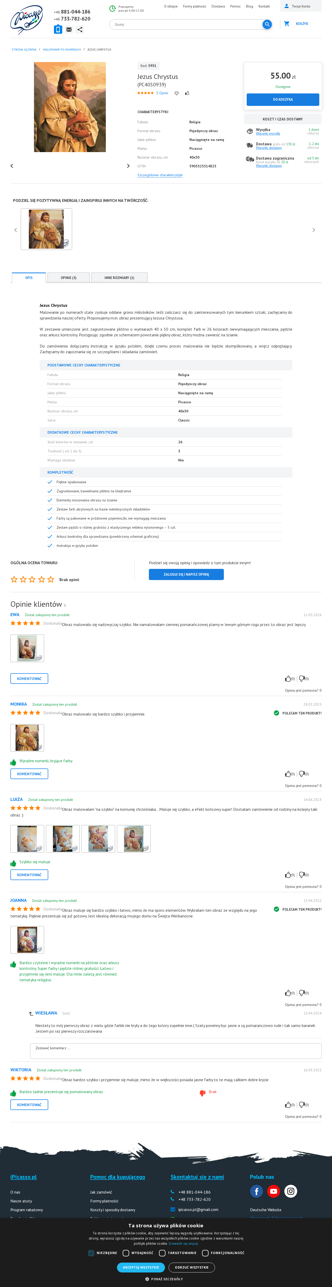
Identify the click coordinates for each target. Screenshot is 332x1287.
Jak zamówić (101, 1192)
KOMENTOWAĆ (29, 678)
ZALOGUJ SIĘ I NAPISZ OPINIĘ (186, 574)
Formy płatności (194, 6)
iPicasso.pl (23, 1176)
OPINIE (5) (69, 278)
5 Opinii (162, 93)
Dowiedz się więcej (183, 1243)
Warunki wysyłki (268, 133)
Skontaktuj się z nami (197, 1176)
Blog (249, 6)
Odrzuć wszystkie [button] (192, 1267)
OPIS (29, 278)
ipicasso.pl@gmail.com (198, 1209)
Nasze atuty (21, 1200)
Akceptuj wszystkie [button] (141, 1267)
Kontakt (264, 6)
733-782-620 (75, 18)
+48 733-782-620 (194, 1199)
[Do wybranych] (177, 93)
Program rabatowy (26, 1209)
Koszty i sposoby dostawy (112, 1209)
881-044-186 (75, 11)
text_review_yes (288, 679)
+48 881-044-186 (194, 1192)
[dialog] (166, 1252)
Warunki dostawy (269, 147)
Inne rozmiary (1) (119, 278)
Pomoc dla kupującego (117, 1176)
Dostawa (218, 6)
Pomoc (235, 6)
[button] (166, 1278)
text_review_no (302, 679)
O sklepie (171, 6)
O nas (15, 1192)
